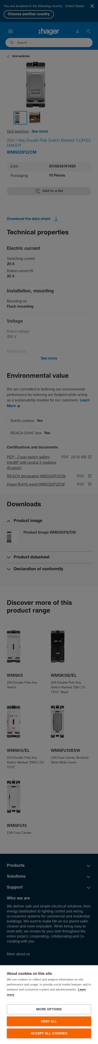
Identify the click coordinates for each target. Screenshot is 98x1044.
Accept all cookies (49, 1033)
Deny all (49, 1021)
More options (49, 1009)
